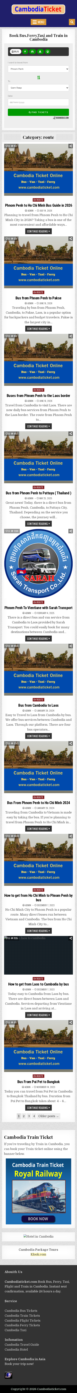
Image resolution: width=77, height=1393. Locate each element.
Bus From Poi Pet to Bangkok (38, 1082)
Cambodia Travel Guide (22, 1344)
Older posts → (48, 1116)
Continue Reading (37, 231)
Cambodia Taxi (15, 1330)
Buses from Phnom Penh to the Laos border (38, 395)
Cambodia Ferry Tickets (22, 1325)
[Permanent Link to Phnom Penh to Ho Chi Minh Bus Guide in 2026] (38, 170)
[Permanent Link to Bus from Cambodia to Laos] (38, 670)
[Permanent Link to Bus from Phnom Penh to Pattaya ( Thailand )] (38, 457)
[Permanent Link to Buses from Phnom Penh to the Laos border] (38, 360)
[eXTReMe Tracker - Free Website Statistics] (8, 1377)
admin (30, 210)
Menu (41, 22)
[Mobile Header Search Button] (72, 22)
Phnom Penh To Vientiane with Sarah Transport (38, 608)
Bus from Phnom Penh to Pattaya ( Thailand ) (38, 493)
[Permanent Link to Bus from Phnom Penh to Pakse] (38, 262)
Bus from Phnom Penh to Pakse (38, 298)
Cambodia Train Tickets (22, 1315)
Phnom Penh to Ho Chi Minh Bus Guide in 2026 (38, 205)
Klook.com (38, 1254)
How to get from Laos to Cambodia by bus (38, 984)
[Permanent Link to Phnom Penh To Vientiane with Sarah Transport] (38, 563)
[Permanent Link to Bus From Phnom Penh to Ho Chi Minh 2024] (38, 767)
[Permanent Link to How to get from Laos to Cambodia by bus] (38, 955)
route (40, 199)
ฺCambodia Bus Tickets (21, 1311)
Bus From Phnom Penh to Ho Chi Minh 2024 (38, 802)
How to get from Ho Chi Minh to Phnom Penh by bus (38, 897)
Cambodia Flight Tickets (22, 1320)
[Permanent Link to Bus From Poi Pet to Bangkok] (38, 1046)
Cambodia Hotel (16, 1349)
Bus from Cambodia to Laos (38, 705)
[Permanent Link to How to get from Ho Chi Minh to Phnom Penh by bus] (38, 860)
